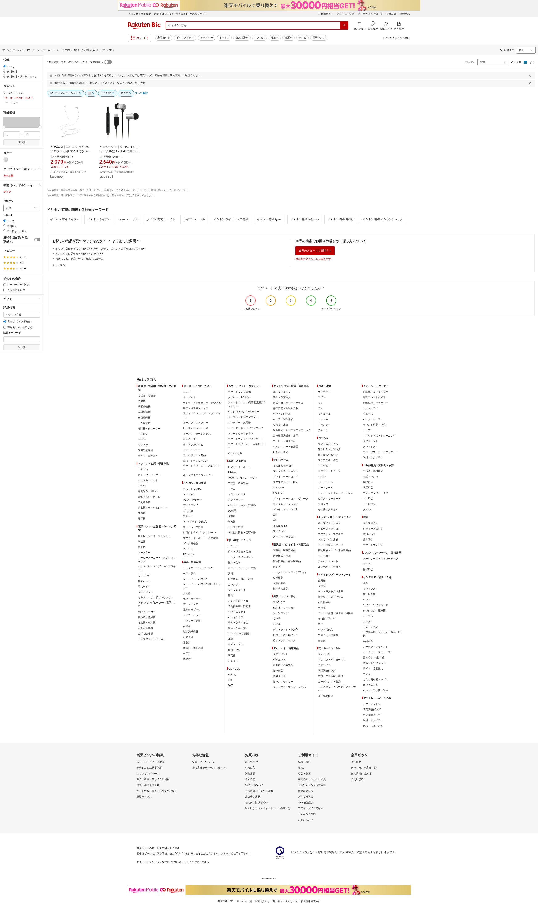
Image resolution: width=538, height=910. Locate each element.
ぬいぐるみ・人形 (328, 443)
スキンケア (279, 602)
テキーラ (323, 430)
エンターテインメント (240, 557)
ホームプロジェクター (195, 422)
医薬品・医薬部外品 (284, 550)
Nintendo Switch (282, 465)
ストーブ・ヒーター (149, 474)
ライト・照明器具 (148, 455)
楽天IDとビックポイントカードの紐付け (267, 808)
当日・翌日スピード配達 (150, 762)
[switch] (37, 239)
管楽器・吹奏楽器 (238, 483)
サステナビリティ (288, 901)
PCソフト (188, 554)
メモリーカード (192, 449)
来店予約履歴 (252, 796)
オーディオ (189, 397)
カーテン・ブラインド (375, 646)
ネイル (277, 624)
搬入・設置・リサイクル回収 (153, 779)
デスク (367, 621)
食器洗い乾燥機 (147, 617)
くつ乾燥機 (144, 423)
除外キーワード (12, 332)
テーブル (368, 616)
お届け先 (8, 201)
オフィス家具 (370, 684)
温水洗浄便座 (190, 631)
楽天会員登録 (402, 38)
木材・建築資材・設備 (330, 676)
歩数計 (187, 642)
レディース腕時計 (373, 528)
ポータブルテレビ (193, 444)
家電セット (163, 37)
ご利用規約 (357, 779)
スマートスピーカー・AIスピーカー (202, 467)
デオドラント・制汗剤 (285, 629)
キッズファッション (329, 523)
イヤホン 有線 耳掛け (341, 219)
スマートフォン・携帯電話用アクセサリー (247, 404)
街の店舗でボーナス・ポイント (209, 767)
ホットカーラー (192, 598)
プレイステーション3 (285, 503)
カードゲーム (325, 482)
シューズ (368, 413)
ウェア (367, 430)
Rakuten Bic (144, 25)
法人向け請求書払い (256, 802)
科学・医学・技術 (238, 628)
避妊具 (277, 566)
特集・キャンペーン (203, 762)
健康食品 (278, 670)
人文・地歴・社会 (238, 600)
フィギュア (324, 465)
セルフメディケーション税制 (153, 862)
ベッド (367, 599)
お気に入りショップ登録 (312, 785)
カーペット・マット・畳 (377, 652)
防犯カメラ (324, 665)
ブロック (323, 503)
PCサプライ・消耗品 (195, 521)
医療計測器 (279, 583)
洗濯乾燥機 (144, 406)
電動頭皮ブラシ (192, 609)
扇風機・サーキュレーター (153, 507)
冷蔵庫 (274, 37)
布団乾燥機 (144, 417)
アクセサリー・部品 (194, 455)
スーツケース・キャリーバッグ (380, 558)
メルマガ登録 (305, 796)
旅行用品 (368, 569)
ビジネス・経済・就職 (240, 579)
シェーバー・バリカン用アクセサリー (202, 586)
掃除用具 (368, 482)
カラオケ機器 (235, 527)
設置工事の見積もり (148, 785)
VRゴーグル (235, 453)
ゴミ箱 (367, 674)
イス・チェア (370, 626)
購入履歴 (250, 779)
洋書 (230, 639)
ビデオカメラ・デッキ (195, 428)
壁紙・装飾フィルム (374, 663)
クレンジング (280, 613)
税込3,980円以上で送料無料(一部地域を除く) (180, 13)
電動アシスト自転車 (374, 397)
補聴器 (187, 626)
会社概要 (391, 13)
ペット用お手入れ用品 (330, 591)
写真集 (232, 655)
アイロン (143, 434)
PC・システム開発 (238, 633)
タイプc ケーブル (194, 219)
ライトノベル (235, 644)
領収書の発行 (305, 791)
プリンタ (188, 510)
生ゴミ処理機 (145, 633)
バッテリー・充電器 (239, 422)
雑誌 (230, 595)
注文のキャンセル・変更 (312, 779)
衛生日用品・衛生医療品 (287, 561)
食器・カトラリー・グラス (288, 402)
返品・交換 (304, 773)
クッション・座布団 (374, 610)
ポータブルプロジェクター (198, 475)
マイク (7, 191)
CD (230, 680)
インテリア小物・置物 (375, 690)
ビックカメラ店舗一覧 (370, 13)
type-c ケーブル (128, 219)
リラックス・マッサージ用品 (289, 687)
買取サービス (144, 796)
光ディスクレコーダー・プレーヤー (202, 415)
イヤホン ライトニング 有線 (231, 219)
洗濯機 (288, 37)
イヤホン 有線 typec (269, 219)
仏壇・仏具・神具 (373, 725)
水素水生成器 (145, 628)
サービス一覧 (244, 901)
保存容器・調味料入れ (285, 408)
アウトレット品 (372, 704)
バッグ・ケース (372, 419)
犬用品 (322, 585)
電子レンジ (319, 37)
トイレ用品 (369, 503)
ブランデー (324, 424)
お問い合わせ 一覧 (264, 901)
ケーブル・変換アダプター (243, 417)
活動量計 (188, 637)
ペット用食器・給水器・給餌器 (335, 613)
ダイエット (279, 659)
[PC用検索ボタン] (344, 25)
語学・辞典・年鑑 (238, 622)
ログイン (387, 38)
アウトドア (369, 446)
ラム (320, 408)
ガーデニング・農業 (329, 681)
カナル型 (8, 175)
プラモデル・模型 (328, 460)
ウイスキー (324, 391)
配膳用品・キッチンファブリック (292, 430)
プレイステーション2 (285, 509)
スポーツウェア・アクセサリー (380, 452)
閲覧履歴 (250, 773)
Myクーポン (251, 785)
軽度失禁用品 (280, 588)
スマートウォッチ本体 (240, 433)
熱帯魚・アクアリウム (330, 596)
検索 (23, 142)
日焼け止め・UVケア (285, 635)
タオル (367, 509)
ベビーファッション (329, 528)
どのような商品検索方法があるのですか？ (79, 253)
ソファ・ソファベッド (375, 605)
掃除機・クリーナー (149, 428)
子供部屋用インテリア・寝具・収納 (382, 633)
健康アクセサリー (283, 681)
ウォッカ (323, 419)
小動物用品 (324, 602)
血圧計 (187, 653)
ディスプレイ (190, 505)
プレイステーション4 (285, 476)
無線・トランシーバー (195, 460)
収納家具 (368, 641)
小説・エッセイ (237, 611)
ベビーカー (324, 555)
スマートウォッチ (373, 544)
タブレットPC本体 (238, 397)
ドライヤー (206, 37)
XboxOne (278, 487)
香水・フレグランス (284, 640)
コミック (233, 546)
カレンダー (234, 584)
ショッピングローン (148, 773)
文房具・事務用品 (373, 471)
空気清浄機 (242, 37)
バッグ (367, 564)
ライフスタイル (237, 589)
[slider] (3, 127)
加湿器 (141, 513)
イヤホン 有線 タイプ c (64, 219)
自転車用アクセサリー (375, 402)
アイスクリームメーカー (152, 639)
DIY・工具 (324, 654)
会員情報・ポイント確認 (259, 791)
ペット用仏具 (325, 629)
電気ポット (144, 581)
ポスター (233, 660)
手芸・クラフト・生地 (375, 493)
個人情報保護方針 (361, 773)
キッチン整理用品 (283, 419)
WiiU (275, 514)
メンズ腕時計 (370, 523)
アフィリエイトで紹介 (310, 808)
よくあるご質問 (345, 13)
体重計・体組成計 (193, 647)
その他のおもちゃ (328, 509)
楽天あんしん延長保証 (149, 767)
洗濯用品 (368, 487)
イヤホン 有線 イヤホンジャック (383, 219)
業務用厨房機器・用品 (285, 435)
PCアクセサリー (192, 499)
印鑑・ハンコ (370, 476)
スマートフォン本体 (239, 391)
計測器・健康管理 (283, 665)
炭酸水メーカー (147, 611)
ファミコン (279, 531)
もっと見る (58, 265)
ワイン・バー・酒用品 (285, 446)
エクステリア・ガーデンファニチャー (337, 688)
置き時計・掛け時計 (374, 657)
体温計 (187, 658)
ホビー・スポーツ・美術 (242, 568)
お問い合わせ (305, 820)
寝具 (365, 583)
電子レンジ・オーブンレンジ (154, 536)
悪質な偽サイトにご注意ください (190, 862)
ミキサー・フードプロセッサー (155, 597)
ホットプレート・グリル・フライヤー (157, 568)
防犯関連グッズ (372, 709)
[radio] (4, 66)
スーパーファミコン (284, 536)
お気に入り (251, 767)
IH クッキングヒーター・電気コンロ (157, 604)
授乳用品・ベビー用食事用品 (334, 550)
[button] (12, 122)
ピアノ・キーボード (239, 467)
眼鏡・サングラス (373, 457)
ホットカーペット (148, 480)
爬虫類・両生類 (327, 618)
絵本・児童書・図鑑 (239, 551)
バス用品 (368, 498)
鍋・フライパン (282, 391)
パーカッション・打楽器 (242, 505)
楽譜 (230, 573)
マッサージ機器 (192, 620)
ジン (320, 402)
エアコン (259, 37)
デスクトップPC (192, 488)
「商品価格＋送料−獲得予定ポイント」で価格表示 (74, 62)
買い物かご (251, 762)
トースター (144, 552)
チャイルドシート (328, 561)
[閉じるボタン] (530, 75)
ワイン (322, 397)
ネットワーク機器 (193, 527)
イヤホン (224, 37)
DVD (230, 685)
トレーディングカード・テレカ (335, 493)
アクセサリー (235, 499)
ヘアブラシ (189, 573)
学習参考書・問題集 (239, 606)
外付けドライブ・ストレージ (199, 532)
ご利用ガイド (325, 13)
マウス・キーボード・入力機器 (200, 538)
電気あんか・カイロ (149, 496)
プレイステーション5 (285, 471)
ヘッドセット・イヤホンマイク (245, 428)
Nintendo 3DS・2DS (285, 482)
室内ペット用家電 (328, 635)
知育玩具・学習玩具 (329, 449)
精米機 (141, 547)
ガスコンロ (144, 575)
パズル (322, 476)
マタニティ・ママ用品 (330, 534)
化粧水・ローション (284, 607)
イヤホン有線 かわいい (305, 219)
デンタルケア (190, 604)
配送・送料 (304, 762)
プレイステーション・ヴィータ (290, 498)
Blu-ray (232, 674)
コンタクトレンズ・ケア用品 (289, 572)
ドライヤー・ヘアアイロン (198, 568)
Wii (275, 520)
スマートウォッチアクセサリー (245, 439)
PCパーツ (188, 548)
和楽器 (232, 521)
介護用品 (278, 577)
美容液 (277, 618)
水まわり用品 (280, 452)
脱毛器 (187, 593)
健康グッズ (279, 676)
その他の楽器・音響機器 (242, 532)
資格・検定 (234, 650)
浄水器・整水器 (147, 622)
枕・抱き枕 (369, 594)
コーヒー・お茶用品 (284, 441)
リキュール (324, 413)
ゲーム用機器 (190, 543)
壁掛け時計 (369, 534)
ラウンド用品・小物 (374, 424)
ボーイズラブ (235, 617)
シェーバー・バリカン (195, 579)
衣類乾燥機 (144, 412)
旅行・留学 (234, 562)
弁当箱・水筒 (280, 424)
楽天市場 (405, 13)
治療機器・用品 (282, 555)
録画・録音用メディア (195, 408)
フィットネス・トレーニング (379, 435)
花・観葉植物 (325, 695)
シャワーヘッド (192, 615)
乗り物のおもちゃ (328, 454)
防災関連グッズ (327, 670)
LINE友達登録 (306, 802)
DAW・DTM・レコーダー (242, 477)
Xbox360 (278, 493)
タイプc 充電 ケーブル (161, 219)
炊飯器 (141, 541)
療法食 (322, 640)
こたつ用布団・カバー (375, 679)
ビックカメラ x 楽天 (139, 13)
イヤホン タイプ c (99, 219)
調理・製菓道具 (282, 397)
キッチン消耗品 (282, 413)
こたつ (141, 485)
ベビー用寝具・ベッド (330, 544)
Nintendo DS (280, 525)
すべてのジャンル (12, 50)
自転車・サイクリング (375, 391)
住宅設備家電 (145, 450)
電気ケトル (144, 586)
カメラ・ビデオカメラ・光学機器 (202, 402)
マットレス (369, 588)
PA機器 (232, 472)
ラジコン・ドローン (329, 471)
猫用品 (322, 580)
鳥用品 (322, 607)
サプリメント (280, 654)
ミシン (141, 439)
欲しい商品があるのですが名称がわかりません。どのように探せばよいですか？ (100, 248)
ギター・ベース (237, 494)
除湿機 (141, 518)
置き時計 (368, 539)
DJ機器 (232, 510)
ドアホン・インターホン (332, 659)
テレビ (302, 37)
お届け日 (8, 215)
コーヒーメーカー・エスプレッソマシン (157, 559)
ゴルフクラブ (370, 408)
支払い (302, 767)
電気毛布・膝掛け (148, 491)
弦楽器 (232, 516)
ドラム (232, 488)
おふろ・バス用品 (328, 539)
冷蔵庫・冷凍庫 (147, 395)
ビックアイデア (185, 37)
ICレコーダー (190, 439)
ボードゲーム (325, 487)
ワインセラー (145, 592)
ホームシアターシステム (197, 433)
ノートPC (188, 494)
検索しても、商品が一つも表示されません (79, 258)
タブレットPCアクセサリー (243, 411)
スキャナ (188, 516)
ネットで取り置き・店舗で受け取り (157, 791)
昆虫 (320, 624)
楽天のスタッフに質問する (315, 250)
